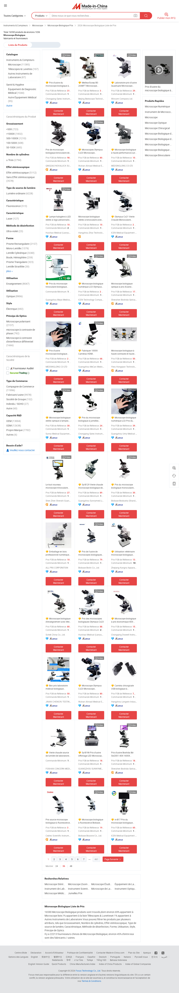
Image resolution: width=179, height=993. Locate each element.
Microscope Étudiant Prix (102, 884)
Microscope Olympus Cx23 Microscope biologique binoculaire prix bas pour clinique (90, 687)
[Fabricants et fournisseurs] (89, 6)
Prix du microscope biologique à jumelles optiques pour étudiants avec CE (89, 419)
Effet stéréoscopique (21, 172)
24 (56, 866)
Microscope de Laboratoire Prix (102, 888)
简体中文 (46, 956)
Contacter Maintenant (58, 112)
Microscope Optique (156, 122)
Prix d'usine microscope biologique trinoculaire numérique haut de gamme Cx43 (56, 352)
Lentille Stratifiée (17, 266)
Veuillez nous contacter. (22, 450)
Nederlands (57, 960)
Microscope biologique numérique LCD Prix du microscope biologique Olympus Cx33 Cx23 (123, 419)
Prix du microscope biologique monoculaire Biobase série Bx (122, 486)
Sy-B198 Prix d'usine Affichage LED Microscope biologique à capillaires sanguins (90, 754)
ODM (13, 425)
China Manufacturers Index (82, 964)
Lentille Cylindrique (20, 253)
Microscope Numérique (157, 106)
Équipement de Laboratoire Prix (125, 884)
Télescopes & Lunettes (23, 69)
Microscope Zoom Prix (79, 884)
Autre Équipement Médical (22, 99)
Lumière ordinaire (19, 193)
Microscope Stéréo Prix (55, 884)
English (34, 956)
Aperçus (147, 952)
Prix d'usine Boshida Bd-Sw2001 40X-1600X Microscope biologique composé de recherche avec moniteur (122, 754)
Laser (12, 218)
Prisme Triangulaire (20, 262)
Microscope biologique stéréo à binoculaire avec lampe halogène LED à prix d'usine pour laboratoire (90, 218)
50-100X (14, 147)
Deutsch (103, 956)
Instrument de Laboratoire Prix (55, 888)
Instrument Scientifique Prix (79, 888)
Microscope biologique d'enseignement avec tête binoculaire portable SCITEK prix (58, 620)
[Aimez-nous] (156, 952)
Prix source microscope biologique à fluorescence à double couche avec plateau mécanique (58, 821)
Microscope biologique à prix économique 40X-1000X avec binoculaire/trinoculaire (123, 620)
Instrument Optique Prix (125, 888)
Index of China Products (110, 964)
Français (80, 956)
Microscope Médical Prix (55, 893)
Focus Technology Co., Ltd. (88, 970)
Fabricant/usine (18, 394)
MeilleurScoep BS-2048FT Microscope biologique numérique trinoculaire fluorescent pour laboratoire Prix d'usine (89, 84)
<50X (12, 129)
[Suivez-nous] (163, 952)
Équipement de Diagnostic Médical (22, 90)
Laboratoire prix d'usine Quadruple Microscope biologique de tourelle (124, 84)
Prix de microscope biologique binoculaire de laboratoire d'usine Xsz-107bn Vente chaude (57, 151)
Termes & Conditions (91, 981)
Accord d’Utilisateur (54, 952)
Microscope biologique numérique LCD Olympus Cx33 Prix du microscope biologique (90, 285)
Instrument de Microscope (159, 112)
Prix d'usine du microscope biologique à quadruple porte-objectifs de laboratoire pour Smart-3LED (58, 84)
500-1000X (16, 138)
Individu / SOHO (17, 403)
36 (64, 866)
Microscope (151, 117)
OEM (13, 421)
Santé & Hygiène (15, 84)
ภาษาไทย (78, 960)
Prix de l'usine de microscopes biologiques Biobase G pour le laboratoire (90, 553)
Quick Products (59, 964)
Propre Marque (18, 430)
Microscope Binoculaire (157, 155)
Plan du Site (133, 952)
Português (115, 956)
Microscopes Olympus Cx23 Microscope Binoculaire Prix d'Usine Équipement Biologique (90, 151)
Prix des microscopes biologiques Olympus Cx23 (91, 620)
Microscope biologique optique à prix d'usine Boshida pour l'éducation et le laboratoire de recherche (124, 285)
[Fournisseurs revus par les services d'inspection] (21, 368)
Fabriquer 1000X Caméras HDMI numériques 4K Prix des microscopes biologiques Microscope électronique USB (90, 352)
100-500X (14, 142)
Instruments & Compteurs (20, 60)
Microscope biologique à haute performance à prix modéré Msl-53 (124, 151)
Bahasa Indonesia (118, 960)
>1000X (14, 133)
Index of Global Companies (138, 964)
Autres (11, 434)
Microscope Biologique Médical (161, 149)
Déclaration (36, 952)
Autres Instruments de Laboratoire (20, 75)
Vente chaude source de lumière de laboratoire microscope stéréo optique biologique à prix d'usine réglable (58, 754)
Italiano (127, 956)
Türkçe (90, 960)
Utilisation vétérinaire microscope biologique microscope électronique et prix (124, 553)
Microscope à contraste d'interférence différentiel (19, 341)
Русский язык (141, 956)
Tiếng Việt (101, 960)
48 (71, 866)
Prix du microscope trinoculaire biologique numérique (56, 285)
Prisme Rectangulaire (21, 243)
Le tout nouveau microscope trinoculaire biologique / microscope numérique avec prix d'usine (57, 486)
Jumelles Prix (75, 893)
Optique (14, 296)
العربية (164, 956)
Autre (9, 105)
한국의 (154, 956)
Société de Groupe (19, 399)
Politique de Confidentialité (80, 952)
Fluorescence (16, 206)
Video (67, 55)
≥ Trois (13, 160)
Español (91, 956)
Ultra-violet (14, 231)
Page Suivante (112, 859)
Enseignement (18, 283)
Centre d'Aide (21, 952)
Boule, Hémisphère (19, 257)
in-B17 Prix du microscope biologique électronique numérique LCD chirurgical (122, 821)
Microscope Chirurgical (157, 128)
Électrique (14, 308)
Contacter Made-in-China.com (110, 952)
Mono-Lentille (17, 248)
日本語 (69, 956)
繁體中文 (58, 956)
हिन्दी (68, 960)
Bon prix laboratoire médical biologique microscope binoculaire (57, 687)
